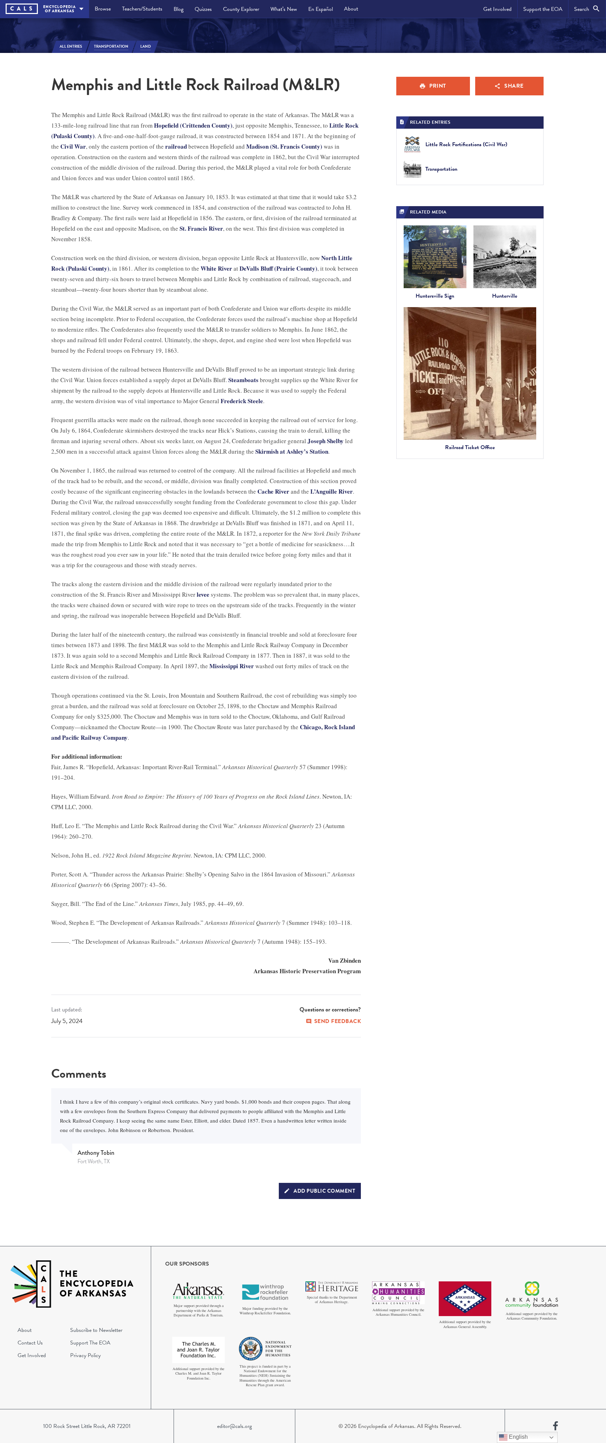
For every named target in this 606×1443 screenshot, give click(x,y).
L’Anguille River (331, 491)
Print (437, 86)
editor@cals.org (234, 1426)
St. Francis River (201, 228)
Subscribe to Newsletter (96, 1330)
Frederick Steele (242, 401)
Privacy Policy (85, 1355)
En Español (320, 9)
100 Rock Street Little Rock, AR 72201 (86, 1426)
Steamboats (243, 379)
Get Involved (497, 9)
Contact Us (30, 1343)
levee (203, 594)
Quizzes (203, 9)
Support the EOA (543, 9)
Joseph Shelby (326, 440)
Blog (178, 9)
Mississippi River (231, 666)
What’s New (283, 9)
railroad (176, 146)
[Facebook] (555, 1426)
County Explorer (241, 9)
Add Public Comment (324, 1191)
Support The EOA (90, 1343)
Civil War (73, 146)
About (351, 9)
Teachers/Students (142, 9)
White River (216, 268)
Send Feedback (337, 1021)
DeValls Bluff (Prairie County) (278, 268)
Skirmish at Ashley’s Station (291, 451)
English (517, 1437)
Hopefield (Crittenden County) (193, 125)
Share (514, 86)
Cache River (273, 491)
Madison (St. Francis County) (284, 146)
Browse (103, 9)
